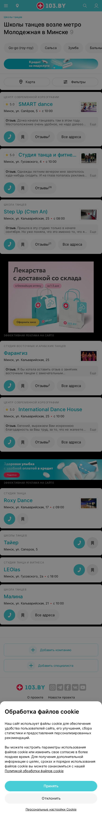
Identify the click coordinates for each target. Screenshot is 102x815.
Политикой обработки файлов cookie (34, 771)
